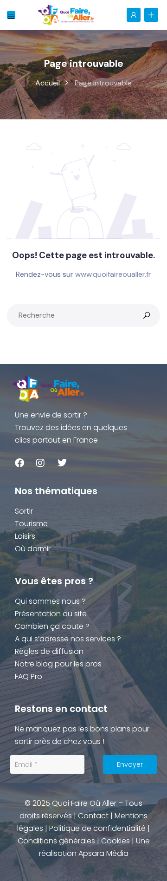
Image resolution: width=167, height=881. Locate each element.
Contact (93, 815)
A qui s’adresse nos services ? (68, 638)
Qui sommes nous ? (50, 601)
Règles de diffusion (49, 651)
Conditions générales (56, 840)
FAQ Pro (28, 676)
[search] (146, 315)
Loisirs (25, 536)
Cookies (115, 840)
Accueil (47, 83)
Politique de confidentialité (97, 828)
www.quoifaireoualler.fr (113, 274)
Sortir (24, 511)
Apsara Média (103, 853)
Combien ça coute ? (52, 626)
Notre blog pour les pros (58, 664)
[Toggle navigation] (11, 15)
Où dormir (33, 548)
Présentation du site (51, 613)
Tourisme (31, 523)
